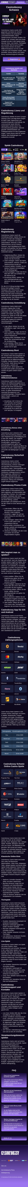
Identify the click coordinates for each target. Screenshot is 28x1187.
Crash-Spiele (17, 149)
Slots (23, 149)
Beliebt (3, 149)
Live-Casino (10, 149)
